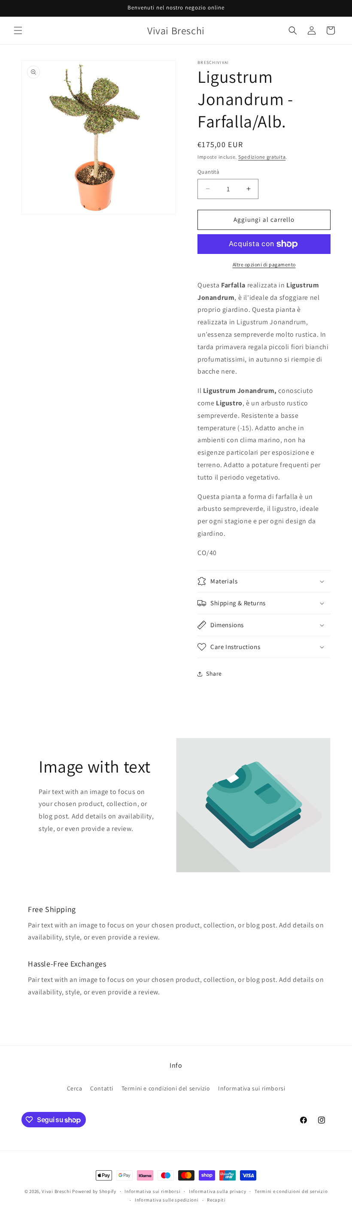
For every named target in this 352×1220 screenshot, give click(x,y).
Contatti (101, 1088)
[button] (18, 30)
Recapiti (216, 1200)
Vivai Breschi (56, 1191)
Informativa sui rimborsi (251, 1088)
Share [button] (214, 673)
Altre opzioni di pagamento (264, 264)
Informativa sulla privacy (217, 1191)
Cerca (74, 1088)
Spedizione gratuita (261, 157)
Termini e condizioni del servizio (165, 1088)
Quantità (208, 171)
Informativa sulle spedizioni (167, 1200)
